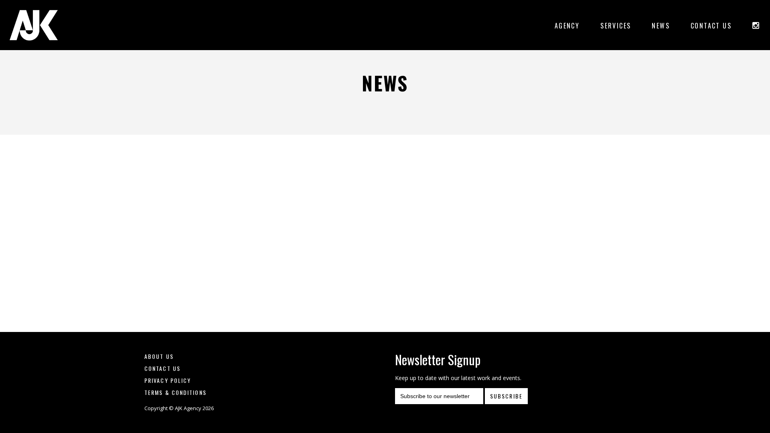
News (661, 25)
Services (615, 25)
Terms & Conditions (175, 392)
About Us (159, 356)
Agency (567, 25)
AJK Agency (34, 25)
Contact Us (711, 25)
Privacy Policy (167, 380)
